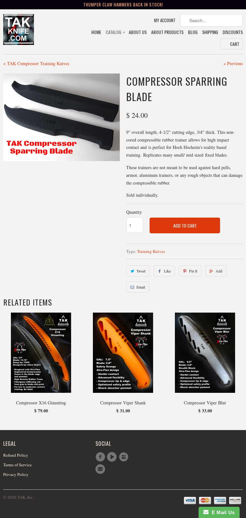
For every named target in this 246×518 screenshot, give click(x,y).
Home (96, 32)
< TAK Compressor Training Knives (36, 63)
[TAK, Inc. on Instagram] (124, 457)
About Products (167, 32)
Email (140, 286)
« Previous (233, 63)
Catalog (115, 32)
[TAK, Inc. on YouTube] (113, 457)
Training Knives (151, 251)
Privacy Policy (16, 474)
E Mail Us (222, 512)
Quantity (134, 212)
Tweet (140, 270)
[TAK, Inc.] (30, 30)
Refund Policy (15, 455)
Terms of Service (17, 465)
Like (167, 270)
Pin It (193, 270)
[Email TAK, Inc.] (101, 469)
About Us (138, 32)
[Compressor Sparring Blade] (61, 117)
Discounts (233, 32)
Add (219, 270)
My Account (165, 20)
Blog (193, 32)
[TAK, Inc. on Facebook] (101, 457)
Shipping (210, 32)
